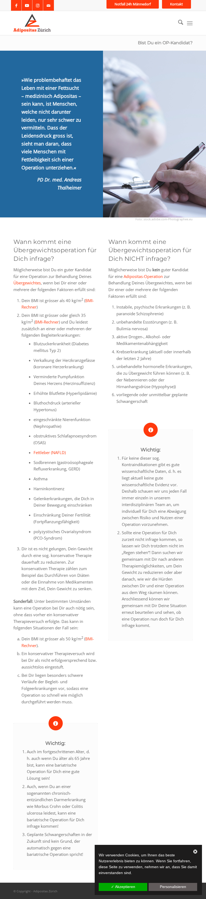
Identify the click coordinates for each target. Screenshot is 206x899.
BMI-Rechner (47, 322)
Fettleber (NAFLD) (50, 452)
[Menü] (190, 23)
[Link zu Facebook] (16, 5)
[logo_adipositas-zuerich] (32, 23)
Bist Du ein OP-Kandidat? (165, 42)
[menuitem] (132, 4)
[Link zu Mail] (48, 5)
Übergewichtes (27, 282)
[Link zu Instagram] (37, 5)
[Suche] (178, 23)
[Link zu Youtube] (27, 5)
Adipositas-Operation (143, 276)
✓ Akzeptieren (123, 887)
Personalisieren (173, 887)
